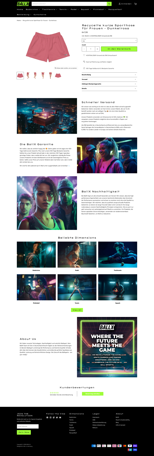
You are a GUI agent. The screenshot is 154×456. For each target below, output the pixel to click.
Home (20, 9)
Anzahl (84, 45)
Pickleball (99, 9)
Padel (74, 9)
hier (124, 129)
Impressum (96, 417)
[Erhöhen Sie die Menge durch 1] (97, 48)
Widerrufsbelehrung (99, 425)
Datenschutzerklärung (99, 422)
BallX (117, 417)
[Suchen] (109, 4)
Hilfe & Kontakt (120, 425)
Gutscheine (40, 14)
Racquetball (115, 9)
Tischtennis (49, 9)
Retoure (95, 428)
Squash (85, 9)
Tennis (63, 9)
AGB (94, 420)
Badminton (32, 9)
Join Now (23, 432)
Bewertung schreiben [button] (93, 394)
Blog (117, 422)
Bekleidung (23, 14)
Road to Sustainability (123, 420)
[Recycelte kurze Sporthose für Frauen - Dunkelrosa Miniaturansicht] (20, 75)
